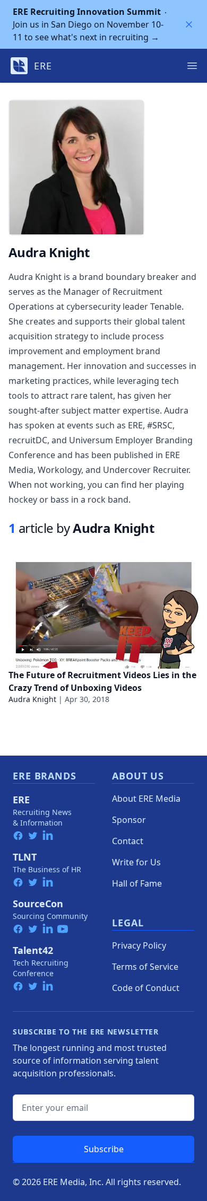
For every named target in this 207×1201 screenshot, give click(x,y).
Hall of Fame (137, 883)
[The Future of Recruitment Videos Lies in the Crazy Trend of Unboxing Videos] (103, 615)
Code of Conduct (145, 988)
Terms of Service (145, 966)
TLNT (25, 857)
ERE (21, 799)
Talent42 (33, 950)
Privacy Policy (139, 945)
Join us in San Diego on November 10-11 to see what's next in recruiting (88, 24)
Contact (127, 841)
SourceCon (38, 903)
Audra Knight (32, 699)
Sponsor (129, 820)
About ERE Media (146, 798)
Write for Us (136, 862)
